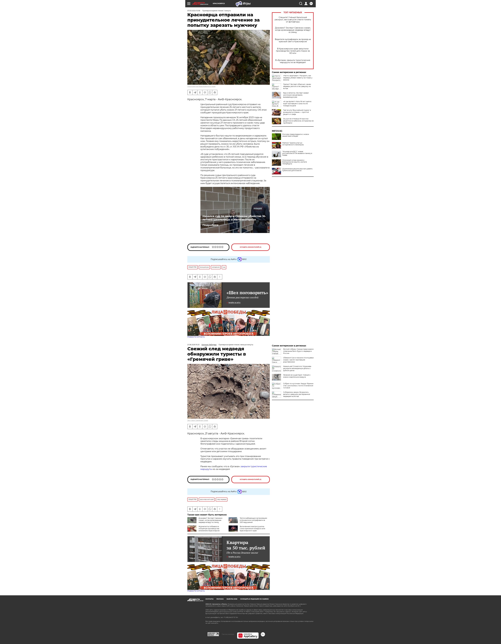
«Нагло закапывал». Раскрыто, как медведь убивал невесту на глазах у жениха (297, 78)
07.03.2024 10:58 (193, 11)
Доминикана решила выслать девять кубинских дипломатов (297, 170)
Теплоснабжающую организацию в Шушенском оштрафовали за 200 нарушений (253, 520)
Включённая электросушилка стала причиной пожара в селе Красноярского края (252, 528)
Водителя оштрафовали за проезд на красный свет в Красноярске (293, 40)
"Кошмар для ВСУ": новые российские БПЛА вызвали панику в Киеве (297, 153)
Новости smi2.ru (196, 337)
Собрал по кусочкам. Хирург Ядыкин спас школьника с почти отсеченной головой (298, 386)
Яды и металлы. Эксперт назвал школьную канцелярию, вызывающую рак (296, 95)
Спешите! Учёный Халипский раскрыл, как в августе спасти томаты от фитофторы (293, 19)
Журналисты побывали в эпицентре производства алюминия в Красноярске (209, 528)
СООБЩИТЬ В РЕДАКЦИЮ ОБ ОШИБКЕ (254, 599)
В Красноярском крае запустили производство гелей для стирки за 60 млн (293, 51)
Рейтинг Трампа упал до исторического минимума (293, 144)
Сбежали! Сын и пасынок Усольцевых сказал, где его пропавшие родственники (298, 360)
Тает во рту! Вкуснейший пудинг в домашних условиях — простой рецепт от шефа (297, 112)
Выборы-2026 (232, 599)
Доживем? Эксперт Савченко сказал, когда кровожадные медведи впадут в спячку (293, 30)
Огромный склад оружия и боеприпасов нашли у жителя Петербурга (294, 162)
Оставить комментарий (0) (250, 247)
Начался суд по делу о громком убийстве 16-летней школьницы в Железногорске (234, 218)
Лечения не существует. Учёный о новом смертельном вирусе (296, 376)
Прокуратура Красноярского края (201, 86)
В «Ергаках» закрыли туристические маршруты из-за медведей (292, 61)
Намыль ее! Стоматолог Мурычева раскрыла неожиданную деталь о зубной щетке (297, 368)
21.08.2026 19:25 (193, 345)
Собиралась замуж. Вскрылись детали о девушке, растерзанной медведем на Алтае (296, 394)
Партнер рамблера (228, 634)
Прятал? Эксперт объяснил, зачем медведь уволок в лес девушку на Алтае (297, 86)
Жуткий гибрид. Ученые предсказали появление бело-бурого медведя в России (298, 351)
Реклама (220, 599)
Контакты (209, 599)
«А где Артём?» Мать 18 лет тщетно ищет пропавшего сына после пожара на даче (297, 104)
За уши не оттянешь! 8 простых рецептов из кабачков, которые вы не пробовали (298, 121)
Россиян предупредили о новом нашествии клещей (295, 135)
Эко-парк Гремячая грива (197, 420)
